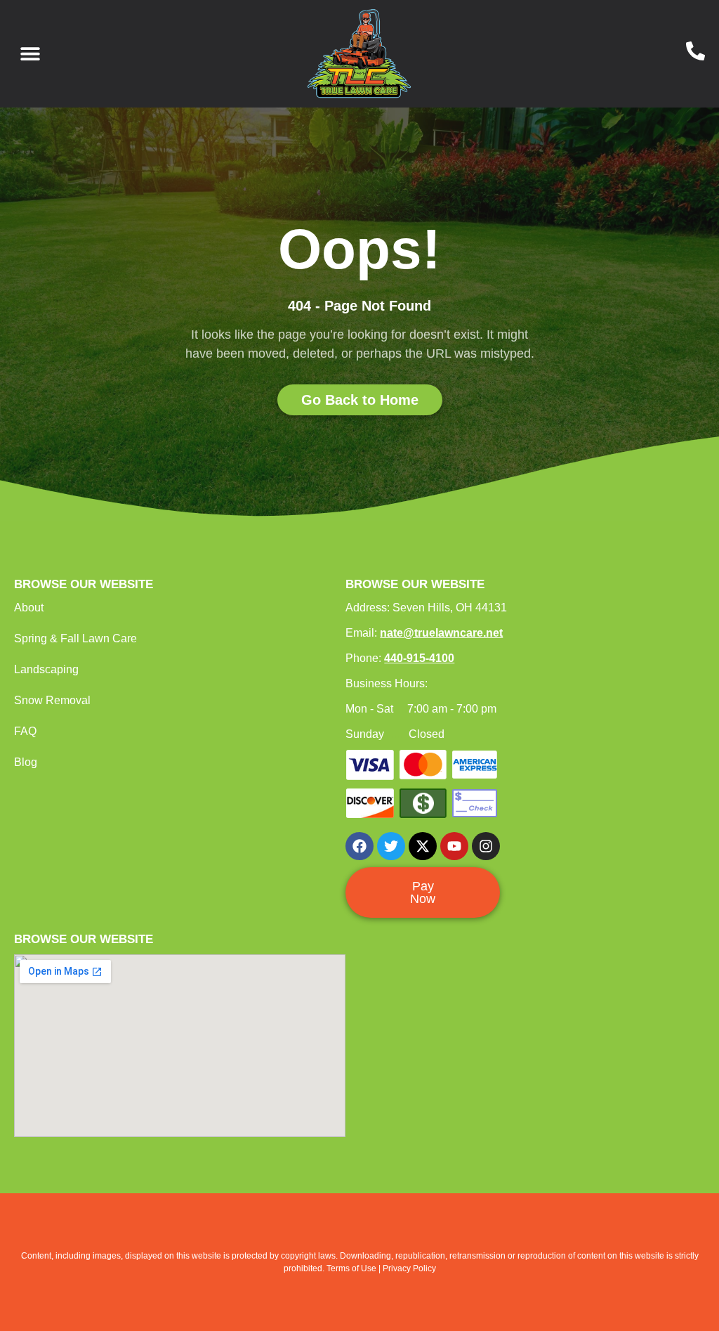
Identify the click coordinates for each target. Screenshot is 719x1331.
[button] (30, 54)
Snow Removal (52, 700)
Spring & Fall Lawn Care (75, 638)
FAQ (25, 731)
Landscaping (46, 669)
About (29, 607)
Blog (25, 762)
